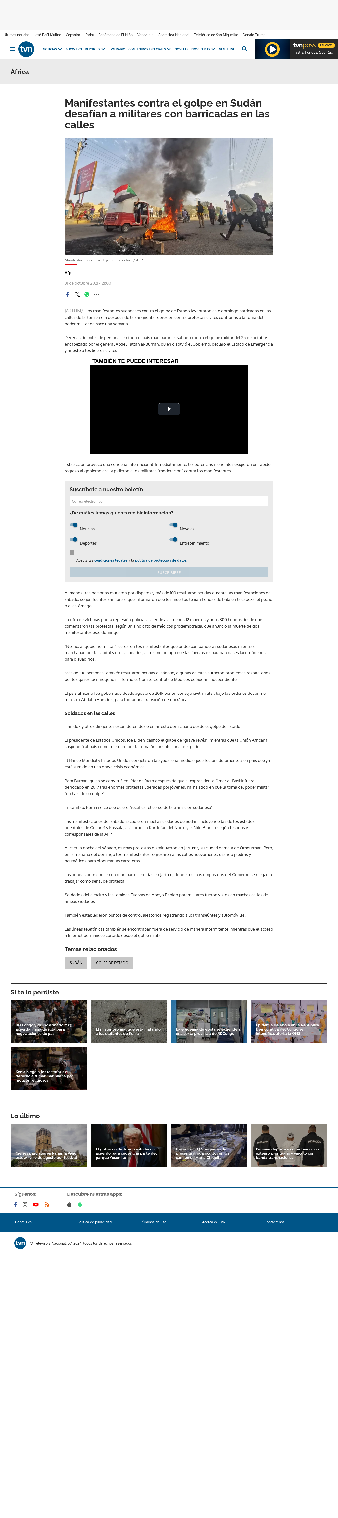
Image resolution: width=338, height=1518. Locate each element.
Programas (200, 49)
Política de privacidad (94, 1222)
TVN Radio (117, 49)
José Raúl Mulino (47, 35)
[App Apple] (70, 1205)
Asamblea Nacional (173, 35)
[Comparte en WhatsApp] (87, 294)
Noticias (50, 49)
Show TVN (74, 49)
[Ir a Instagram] (26, 1205)
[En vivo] (298, 43)
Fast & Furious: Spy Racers (314, 52)
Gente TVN (227, 49)
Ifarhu (89, 35)
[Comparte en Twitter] (77, 294)
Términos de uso (153, 1222)
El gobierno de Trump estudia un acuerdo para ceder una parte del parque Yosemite (126, 1153)
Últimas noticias (17, 35)
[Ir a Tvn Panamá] (26, 49)
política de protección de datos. (161, 560)
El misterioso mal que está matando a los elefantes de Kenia (128, 1031)
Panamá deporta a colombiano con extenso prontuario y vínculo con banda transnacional (287, 1153)
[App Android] (81, 1205)
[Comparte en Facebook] (67, 294)
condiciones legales (110, 560)
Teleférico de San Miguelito (216, 35)
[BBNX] (20, 1243)
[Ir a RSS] (48, 1205)
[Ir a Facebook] (16, 1205)
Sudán (76, 962)
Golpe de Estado (112, 962)
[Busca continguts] (244, 49)
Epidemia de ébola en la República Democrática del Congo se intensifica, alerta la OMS (287, 1029)
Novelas (181, 49)
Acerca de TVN (213, 1222)
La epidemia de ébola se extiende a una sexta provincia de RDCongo (208, 1031)
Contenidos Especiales (147, 49)
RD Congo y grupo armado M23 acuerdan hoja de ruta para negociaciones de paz (44, 1029)
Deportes (92, 49)
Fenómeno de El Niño (116, 35)
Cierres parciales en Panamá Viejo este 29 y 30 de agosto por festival (46, 1155)
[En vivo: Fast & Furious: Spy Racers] (272, 49)
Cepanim (73, 35)
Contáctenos (275, 1222)
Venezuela (145, 35)
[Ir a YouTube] (37, 1205)
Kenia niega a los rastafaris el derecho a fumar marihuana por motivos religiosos (44, 1076)
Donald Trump (254, 35)
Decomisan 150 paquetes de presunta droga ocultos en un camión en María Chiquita (202, 1153)
